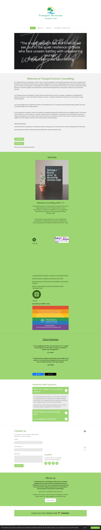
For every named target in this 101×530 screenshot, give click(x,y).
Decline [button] (85, 527)
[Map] (65, 440)
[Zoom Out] (85, 450)
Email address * (18, 446)
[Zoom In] (85, 447)
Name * (16, 439)
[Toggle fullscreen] (85, 431)
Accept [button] (95, 527)
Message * (17, 454)
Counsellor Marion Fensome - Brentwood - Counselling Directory (50, 275)
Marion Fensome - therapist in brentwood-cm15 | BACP (47, 278)
